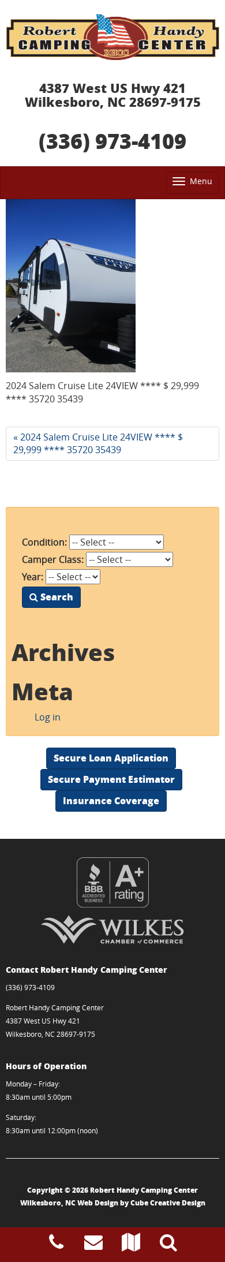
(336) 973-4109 (112, 140)
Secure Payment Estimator (111, 779)
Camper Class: (53, 559)
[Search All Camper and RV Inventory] (168, 1245)
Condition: (44, 542)
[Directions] (131, 1245)
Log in (48, 717)
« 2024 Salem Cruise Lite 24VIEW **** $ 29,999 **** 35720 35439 (98, 444)
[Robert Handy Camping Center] (112, 37)
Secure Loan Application (111, 757)
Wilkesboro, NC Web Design (69, 1203)
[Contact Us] (93, 1245)
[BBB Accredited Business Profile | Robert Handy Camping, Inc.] (112, 882)
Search (55, 596)
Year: (32, 576)
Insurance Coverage (111, 800)
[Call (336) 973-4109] (56, 1245)
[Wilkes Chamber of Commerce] (112, 929)
